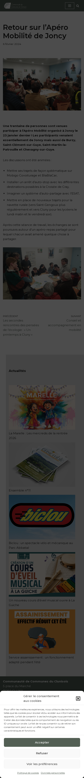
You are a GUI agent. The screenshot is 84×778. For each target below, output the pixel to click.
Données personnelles (53, 772)
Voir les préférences (42, 764)
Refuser (42, 753)
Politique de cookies (28, 772)
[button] (78, 698)
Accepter (42, 742)
